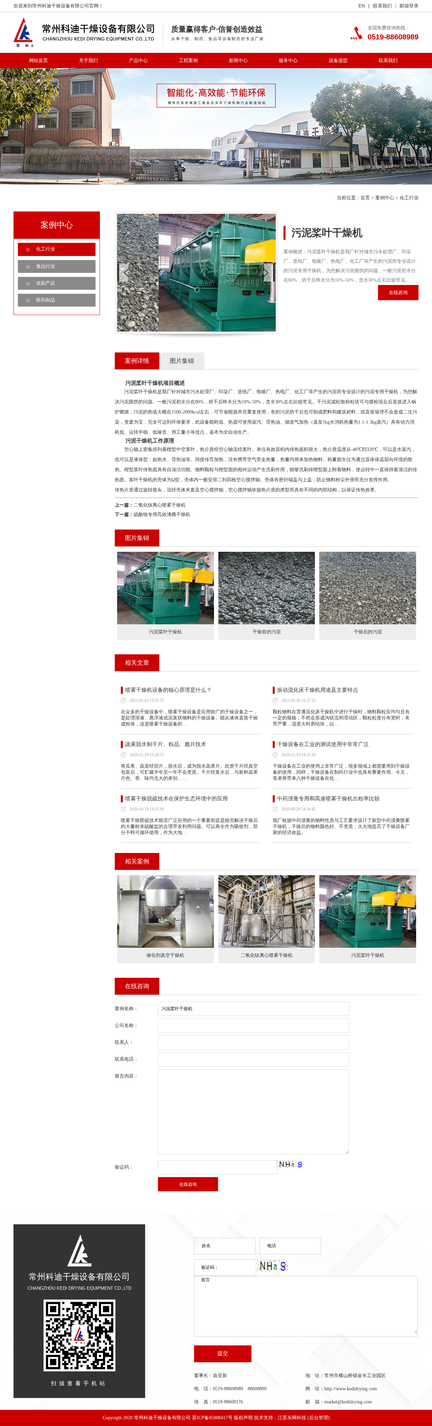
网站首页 (38, 60)
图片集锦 (182, 361)
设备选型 (338, 60)
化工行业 (409, 197)
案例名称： (126, 1008)
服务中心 (288, 60)
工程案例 (188, 60)
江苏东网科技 (292, 1417)
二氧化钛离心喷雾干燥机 (160, 505)
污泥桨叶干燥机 (367, 955)
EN (361, 5)
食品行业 (45, 266)
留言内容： (126, 1076)
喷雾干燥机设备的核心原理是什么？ (168, 690)
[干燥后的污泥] (367, 556)
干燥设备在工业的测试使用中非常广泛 (323, 744)
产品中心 (138, 60)
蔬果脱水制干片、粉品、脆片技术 (165, 744)
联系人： (124, 1042)
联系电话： (126, 1059)
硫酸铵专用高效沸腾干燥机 (162, 514)
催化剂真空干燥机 (165, 955)
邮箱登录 (409, 5)
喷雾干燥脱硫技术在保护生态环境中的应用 (176, 798)
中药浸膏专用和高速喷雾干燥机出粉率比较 (328, 798)
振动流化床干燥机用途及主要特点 (317, 690)
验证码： (124, 1167)
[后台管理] (318, 1417)
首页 (365, 197)
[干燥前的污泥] (266, 556)
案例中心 (384, 197)
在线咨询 (398, 292)
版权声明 (243, 1417)
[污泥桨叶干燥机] (165, 556)
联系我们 (382, 5)
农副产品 (45, 283)
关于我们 (88, 60)
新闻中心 (238, 60)
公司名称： (126, 1025)
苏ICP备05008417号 (212, 1417)
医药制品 (45, 300)
